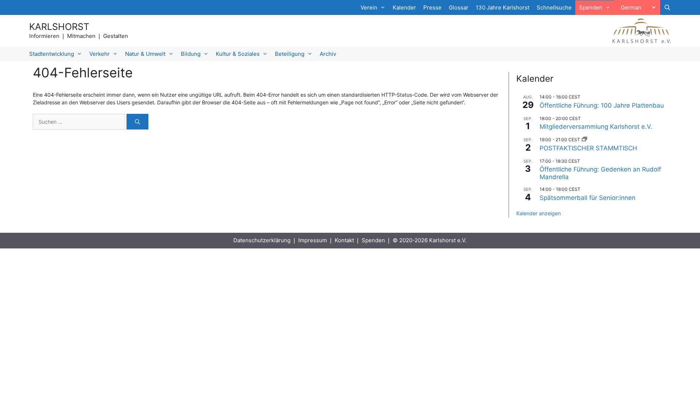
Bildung (191, 53)
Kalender (404, 7)
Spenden (373, 240)
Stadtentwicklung (51, 53)
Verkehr (99, 53)
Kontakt (344, 240)
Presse (432, 7)
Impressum (312, 240)
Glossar (458, 7)
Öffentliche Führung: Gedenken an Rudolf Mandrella (600, 173)
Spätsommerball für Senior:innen (587, 197)
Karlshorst (59, 26)
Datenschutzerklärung (262, 240)
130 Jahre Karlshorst (502, 7)
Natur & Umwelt (145, 53)
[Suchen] (137, 122)
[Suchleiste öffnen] (667, 7)
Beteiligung (289, 53)
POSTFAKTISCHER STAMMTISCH (588, 148)
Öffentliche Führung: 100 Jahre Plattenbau (602, 105)
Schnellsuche (554, 7)
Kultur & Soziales (238, 53)
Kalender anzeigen (538, 213)
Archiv (328, 53)
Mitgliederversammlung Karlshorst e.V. (596, 126)
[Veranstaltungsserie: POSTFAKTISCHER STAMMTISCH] (584, 139)
